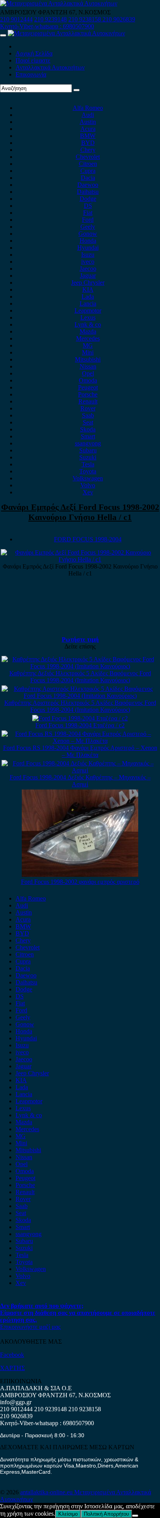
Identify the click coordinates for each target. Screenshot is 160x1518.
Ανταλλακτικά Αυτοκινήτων (50, 67)
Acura (88, 128)
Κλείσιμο (68, 1514)
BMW (88, 135)
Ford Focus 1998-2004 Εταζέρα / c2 (80, 725)
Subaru (88, 450)
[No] (135, 1516)
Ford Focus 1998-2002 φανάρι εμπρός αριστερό (80, 881)
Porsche (87, 394)
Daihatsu (88, 191)
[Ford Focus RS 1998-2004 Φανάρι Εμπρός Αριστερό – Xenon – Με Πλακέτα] (80, 740)
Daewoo (87, 184)
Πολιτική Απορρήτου (106, 1514)
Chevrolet (88, 156)
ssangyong (88, 443)
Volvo (87, 485)
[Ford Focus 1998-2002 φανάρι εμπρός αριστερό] (80, 874)
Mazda (88, 331)
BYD (88, 142)
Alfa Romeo (88, 107)
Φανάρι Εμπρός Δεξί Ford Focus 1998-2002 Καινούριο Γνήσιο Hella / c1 (80, 512)
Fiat (87, 212)
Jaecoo (88, 268)
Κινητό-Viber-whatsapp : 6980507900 (47, 26)
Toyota (87, 471)
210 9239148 (50, 19)
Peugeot (88, 387)
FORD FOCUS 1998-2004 (88, 539)
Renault (87, 401)
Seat (88, 422)
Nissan (88, 366)
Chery (88, 149)
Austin (88, 121)
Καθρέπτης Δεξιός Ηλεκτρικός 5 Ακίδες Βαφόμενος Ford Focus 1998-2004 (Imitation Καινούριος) (80, 676)
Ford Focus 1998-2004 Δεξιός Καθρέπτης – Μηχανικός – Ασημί (80, 781)
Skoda (88, 429)
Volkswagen (88, 478)
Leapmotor (88, 310)
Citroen (88, 163)
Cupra (88, 170)
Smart (88, 436)
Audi (88, 114)
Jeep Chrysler (87, 282)
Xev (88, 492)
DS (88, 205)
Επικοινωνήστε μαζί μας (30, 1326)
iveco (87, 261)
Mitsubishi (88, 359)
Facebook (12, 1354)
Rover (88, 408)
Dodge (88, 198)
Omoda (88, 380)
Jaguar (88, 275)
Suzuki (87, 457)
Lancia (88, 303)
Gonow (87, 233)
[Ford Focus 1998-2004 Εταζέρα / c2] (80, 718)
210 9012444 (16, 19)
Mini (88, 352)
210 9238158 (85, 19)
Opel (88, 373)
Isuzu (87, 254)
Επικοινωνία (31, 74)
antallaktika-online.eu (47, 1492)
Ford (88, 219)
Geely (87, 226)
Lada (88, 296)
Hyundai (88, 247)
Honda (88, 240)
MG (88, 345)
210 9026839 (119, 19)
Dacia (88, 177)
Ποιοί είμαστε (33, 60)
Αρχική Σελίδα (34, 53)
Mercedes (88, 338)
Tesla (88, 464)
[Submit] (76, 90)
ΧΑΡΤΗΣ (12, 1368)
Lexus (88, 317)
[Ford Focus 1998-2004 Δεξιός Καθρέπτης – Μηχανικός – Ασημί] (80, 770)
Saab (88, 415)
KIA (88, 289)
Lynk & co (88, 324)
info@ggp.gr (15, 1402)
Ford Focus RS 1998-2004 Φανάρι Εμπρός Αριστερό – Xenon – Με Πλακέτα (80, 751)
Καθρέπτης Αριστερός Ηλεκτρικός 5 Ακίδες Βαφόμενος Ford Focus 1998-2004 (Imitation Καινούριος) (80, 706)
